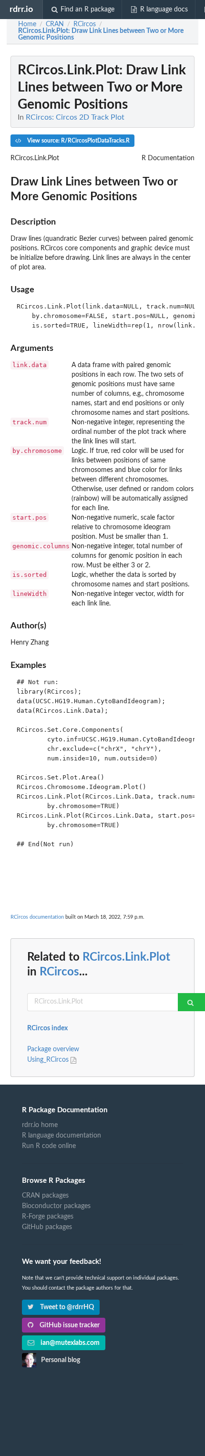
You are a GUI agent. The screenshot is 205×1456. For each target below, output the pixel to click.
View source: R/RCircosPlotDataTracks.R (78, 141)
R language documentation (61, 1135)
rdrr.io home (40, 1125)
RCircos (59, 972)
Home (27, 24)
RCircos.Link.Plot (126, 957)
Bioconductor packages (56, 1206)
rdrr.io (21, 9)
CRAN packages (45, 1195)
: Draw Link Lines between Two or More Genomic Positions (101, 34)
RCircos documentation (37, 917)
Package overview (53, 1049)
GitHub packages (47, 1227)
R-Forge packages (47, 1216)
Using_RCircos (49, 1059)
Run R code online (49, 1146)
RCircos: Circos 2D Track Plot (75, 117)
